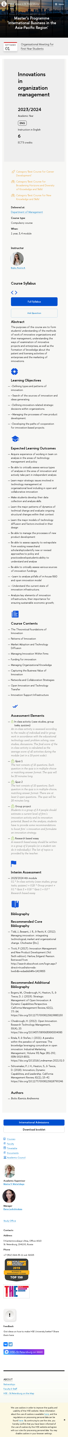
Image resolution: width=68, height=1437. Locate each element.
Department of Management (27, 212)
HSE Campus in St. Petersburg (23, 3)
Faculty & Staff (10, 1388)
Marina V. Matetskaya (13, 1184)
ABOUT (8, 1379)
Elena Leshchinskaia (12, 1209)
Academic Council (16, 1157)
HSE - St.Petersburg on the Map (18, 1393)
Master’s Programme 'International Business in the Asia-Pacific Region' (31, 22)
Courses (11, 1139)
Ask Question (34, 313)
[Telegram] (10, 1344)
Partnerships (9, 1384)
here (46, 1414)
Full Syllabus (34, 301)
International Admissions (34, 1122)
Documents (12, 1153)
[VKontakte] (5, 1344)
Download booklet (34, 1129)
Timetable (12, 1148)
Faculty (10, 1143)
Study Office (9, 1220)
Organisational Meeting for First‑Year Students (37, 46)
